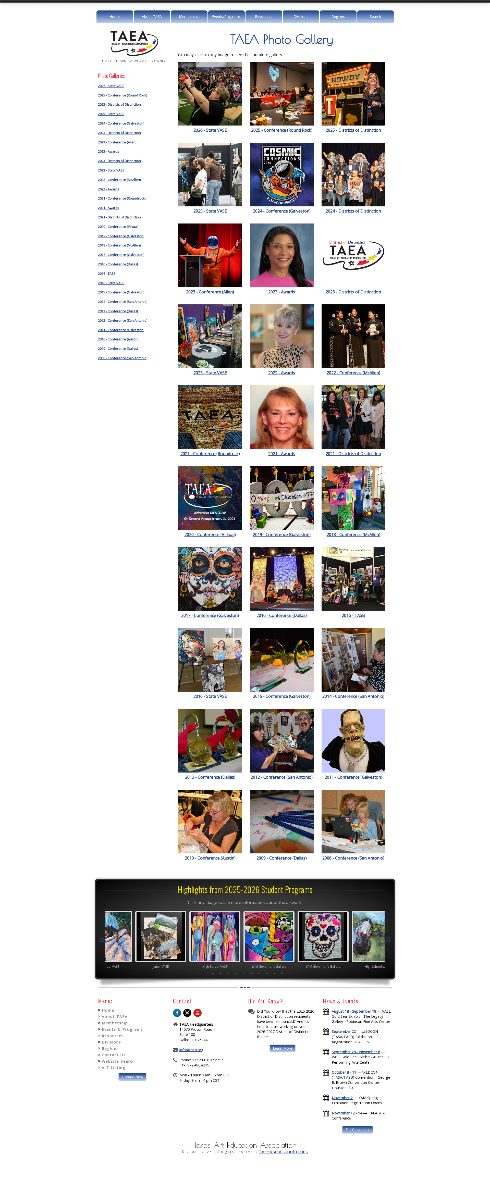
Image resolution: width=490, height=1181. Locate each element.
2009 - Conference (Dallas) (118, 348)
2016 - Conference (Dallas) (118, 264)
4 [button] (236, 973)
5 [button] (243, 973)
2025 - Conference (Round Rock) (122, 95)
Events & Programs (122, 1029)
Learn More (282, 1048)
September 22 (344, 1031)
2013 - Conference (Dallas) (118, 311)
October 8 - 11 (344, 1072)
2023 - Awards (108, 151)
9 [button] (274, 973)
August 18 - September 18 (354, 1011)
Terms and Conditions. (284, 1152)
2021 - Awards (108, 207)
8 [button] (266, 973)
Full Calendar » (358, 1129)
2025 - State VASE (111, 113)
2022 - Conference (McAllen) (119, 179)
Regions (338, 16)
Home (114, 16)
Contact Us (114, 1054)
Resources (263, 16)
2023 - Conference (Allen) (117, 142)
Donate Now (132, 1076)
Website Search (118, 1061)
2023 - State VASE (111, 170)
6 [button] (251, 973)
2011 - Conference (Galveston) (121, 330)
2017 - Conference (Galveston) (121, 254)
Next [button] (388, 940)
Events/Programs (226, 16)
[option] (137, 940)
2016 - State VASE (111, 283)
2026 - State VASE (111, 85)
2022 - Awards (108, 189)
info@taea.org (191, 1049)
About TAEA (152, 16)
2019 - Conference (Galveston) (121, 236)
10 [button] (282, 973)
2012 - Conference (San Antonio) (122, 320)
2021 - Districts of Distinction (119, 217)
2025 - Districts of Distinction (119, 104)
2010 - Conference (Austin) (118, 339)
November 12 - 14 (347, 1113)
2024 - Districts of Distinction (119, 132)
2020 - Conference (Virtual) (118, 226)
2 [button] (220, 973)
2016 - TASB (107, 273)
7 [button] (259, 973)
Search (375, 16)
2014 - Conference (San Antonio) (122, 301)
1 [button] (213, 973)
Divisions (300, 16)
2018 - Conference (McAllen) (119, 245)
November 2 (342, 1097)
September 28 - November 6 (356, 1051)
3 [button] (228, 973)
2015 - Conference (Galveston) (121, 292)
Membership (189, 16)
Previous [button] (102, 940)
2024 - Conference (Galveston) (121, 123)
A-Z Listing (114, 1067)
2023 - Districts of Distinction (119, 160)
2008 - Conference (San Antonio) (122, 358)
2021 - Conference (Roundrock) (121, 198)
